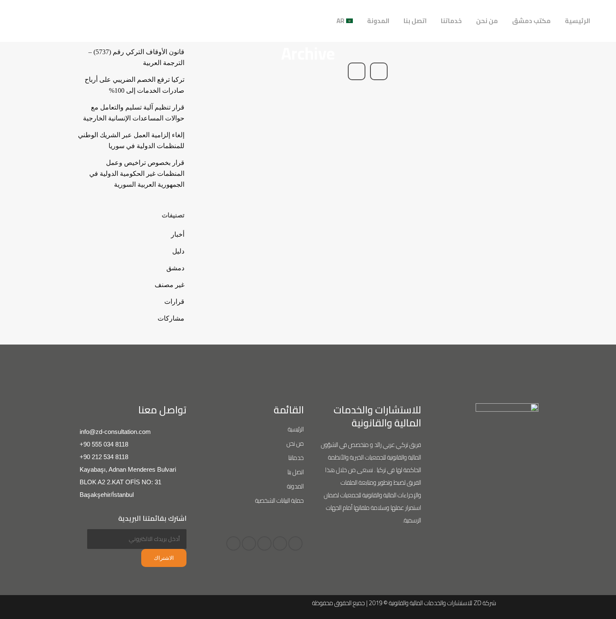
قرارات (174, 301)
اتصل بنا (295, 471)
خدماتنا (296, 457)
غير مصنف (169, 284)
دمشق (175, 268)
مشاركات (171, 318)
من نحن (295, 443)
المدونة (295, 486)
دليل (178, 251)
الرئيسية (296, 429)
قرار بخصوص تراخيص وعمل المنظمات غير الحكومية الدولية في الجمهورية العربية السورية (136, 173)
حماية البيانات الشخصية (279, 500)
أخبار (177, 234)
